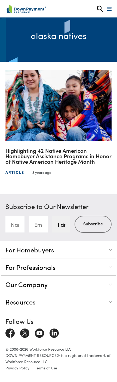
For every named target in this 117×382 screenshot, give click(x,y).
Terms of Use (46, 368)
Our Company (26, 284)
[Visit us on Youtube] (39, 332)
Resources (20, 301)
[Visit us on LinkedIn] (54, 332)
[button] (100, 9)
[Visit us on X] (24, 332)
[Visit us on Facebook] (10, 332)
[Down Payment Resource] (26, 8)
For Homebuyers (29, 249)
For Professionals (30, 266)
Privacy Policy (17, 368)
